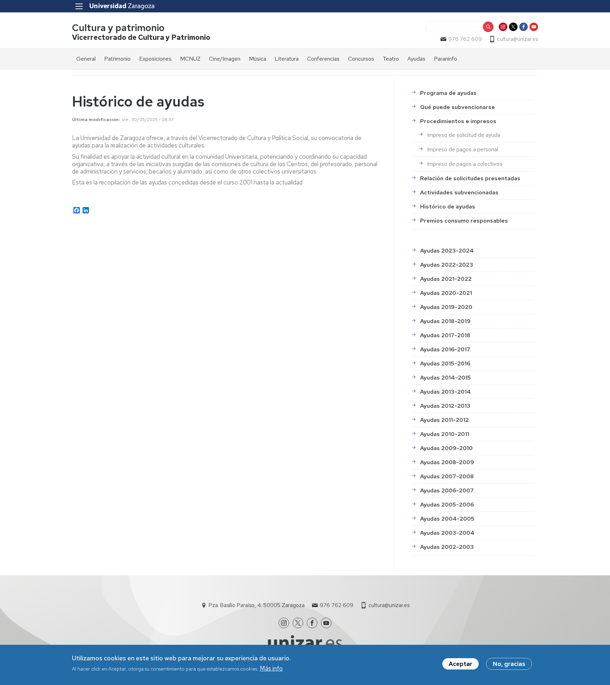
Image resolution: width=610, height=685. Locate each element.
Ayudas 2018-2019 (445, 321)
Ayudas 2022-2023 (446, 264)
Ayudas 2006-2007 (447, 490)
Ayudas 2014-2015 (445, 377)
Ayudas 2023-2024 (447, 250)
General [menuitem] (86, 58)
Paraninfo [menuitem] (445, 58)
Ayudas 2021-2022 (446, 279)
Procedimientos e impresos (458, 121)
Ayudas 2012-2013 (445, 406)
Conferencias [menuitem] (323, 58)
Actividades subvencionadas (459, 192)
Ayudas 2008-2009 (447, 462)
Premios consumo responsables (464, 220)
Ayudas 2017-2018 (445, 335)
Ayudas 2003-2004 (447, 533)
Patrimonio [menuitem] (117, 58)
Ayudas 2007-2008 (447, 476)
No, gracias (509, 664)
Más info (271, 668)
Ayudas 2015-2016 (445, 363)
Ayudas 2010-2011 (444, 434)
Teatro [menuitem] (391, 58)
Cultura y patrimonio (118, 28)
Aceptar (460, 664)
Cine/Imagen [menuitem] (224, 58)
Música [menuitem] (257, 58)
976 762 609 (465, 39)
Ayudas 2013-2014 (445, 391)
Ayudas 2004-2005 (447, 518)
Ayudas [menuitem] (416, 58)
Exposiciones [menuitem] (155, 58)
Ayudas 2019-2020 (446, 307)
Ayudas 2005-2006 (447, 504)
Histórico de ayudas (447, 206)
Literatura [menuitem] (287, 58)
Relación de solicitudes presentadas (470, 178)
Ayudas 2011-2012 (444, 420)
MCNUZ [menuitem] (190, 58)
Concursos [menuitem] (361, 58)
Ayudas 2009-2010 (446, 448)
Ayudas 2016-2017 (445, 349)
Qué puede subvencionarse (457, 107)
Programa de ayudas (448, 93)
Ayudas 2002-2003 (447, 547)
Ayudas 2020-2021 (446, 293)
